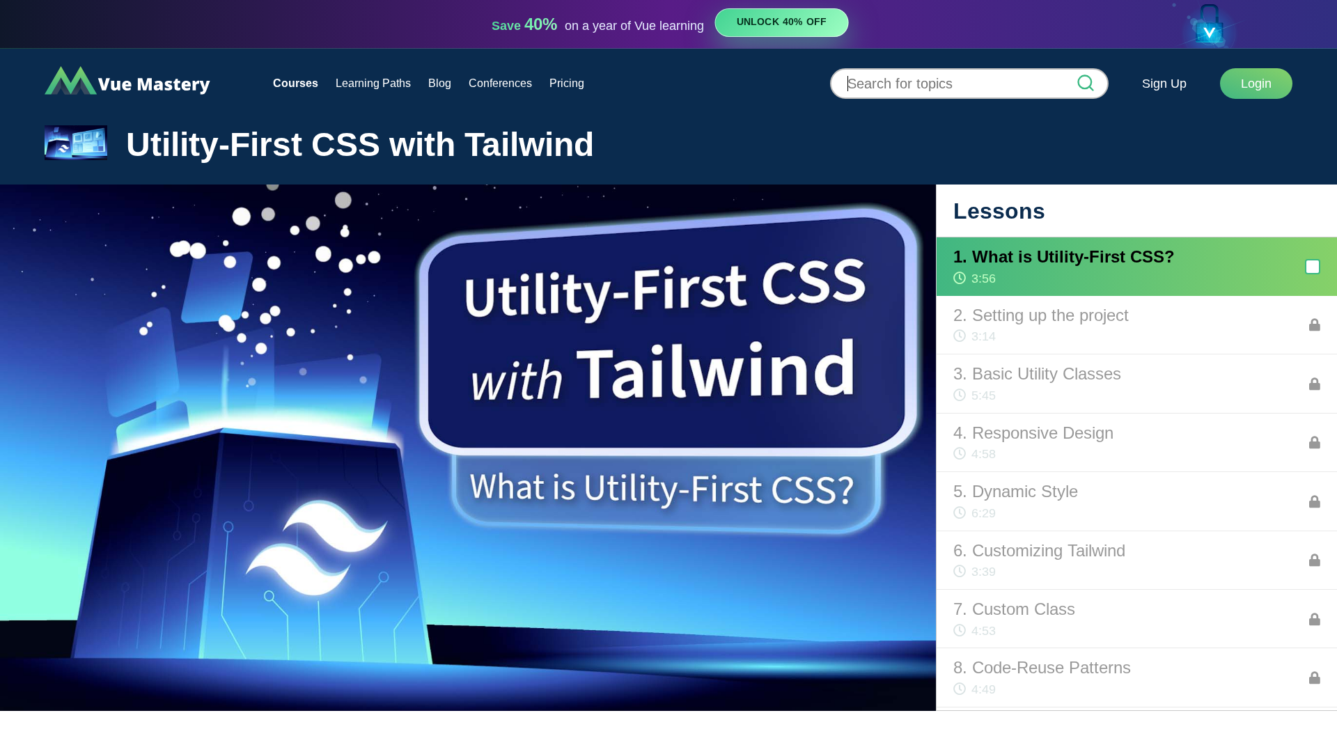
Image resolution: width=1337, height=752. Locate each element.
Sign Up (1164, 84)
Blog (439, 83)
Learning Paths (373, 83)
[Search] (1086, 84)
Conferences (500, 83)
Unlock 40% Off (782, 22)
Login (1256, 84)
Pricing (566, 83)
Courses (295, 83)
